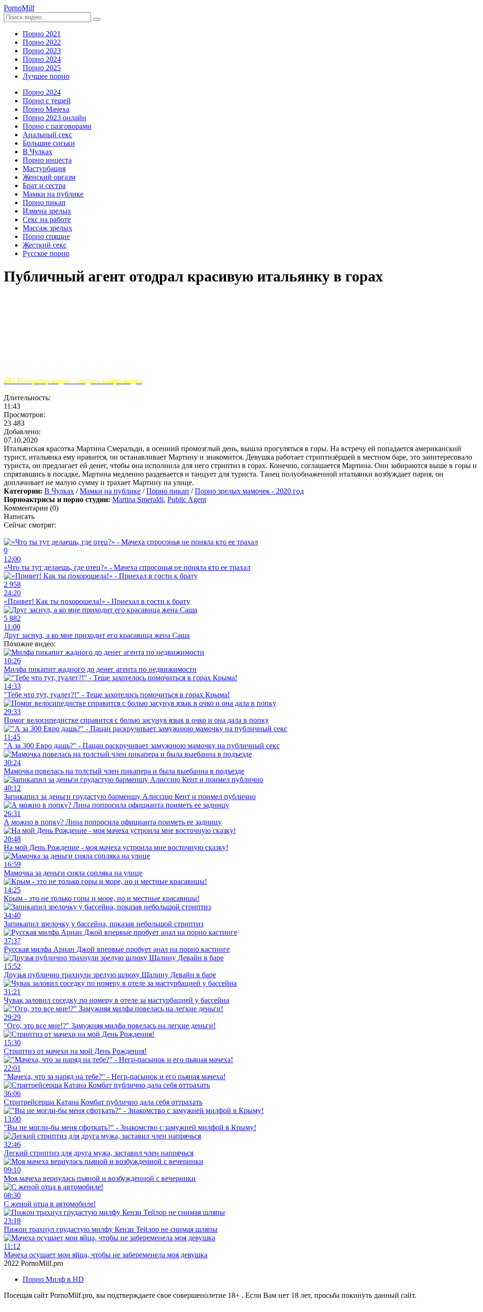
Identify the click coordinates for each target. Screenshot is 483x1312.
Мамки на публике (110, 491)
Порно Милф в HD (53, 1279)
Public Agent (186, 499)
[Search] (96, 19)
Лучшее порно (46, 76)
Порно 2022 (42, 42)
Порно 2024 (42, 59)
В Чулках (59, 491)
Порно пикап (167, 491)
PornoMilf (19, 8)
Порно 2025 (42, 68)
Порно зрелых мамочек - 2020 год (249, 491)
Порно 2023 (42, 51)
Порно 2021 (42, 34)
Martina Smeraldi (138, 499)
